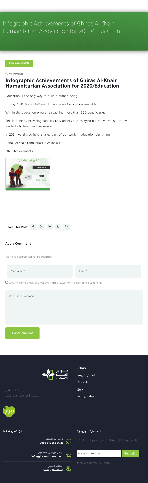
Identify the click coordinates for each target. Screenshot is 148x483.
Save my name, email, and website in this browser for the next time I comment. (55, 283)
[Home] (55, 374)
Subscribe (130, 453)
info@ (34, 456)
